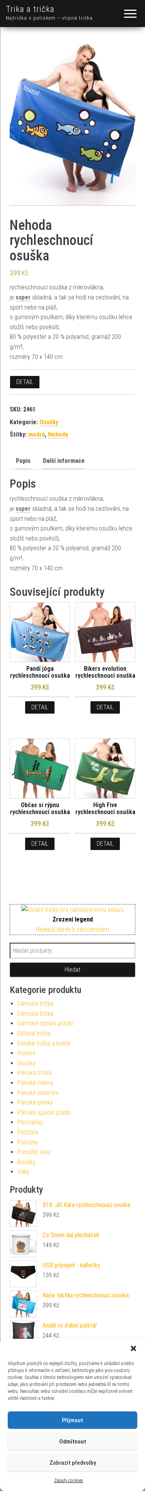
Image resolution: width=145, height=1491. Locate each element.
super (23, 297)
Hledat (72, 969)
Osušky (48, 422)
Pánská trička (34, 1072)
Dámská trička (35, 1003)
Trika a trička (30, 9)
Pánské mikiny (35, 1082)
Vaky (23, 1171)
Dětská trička (33, 1033)
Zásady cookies (68, 1480)
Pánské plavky (35, 1102)
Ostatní (26, 1053)
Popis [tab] (23, 460)
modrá (36, 434)
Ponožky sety (34, 1152)
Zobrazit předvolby (72, 1462)
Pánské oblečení (37, 1093)
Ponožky (27, 1142)
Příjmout (72, 1420)
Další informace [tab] (64, 460)
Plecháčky (30, 1122)
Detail (24, 382)
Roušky (26, 1162)
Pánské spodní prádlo (44, 1112)
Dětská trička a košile (44, 1043)
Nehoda (58, 434)
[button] (133, 1348)
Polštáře (27, 1132)
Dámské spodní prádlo (45, 1023)
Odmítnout (72, 1441)
